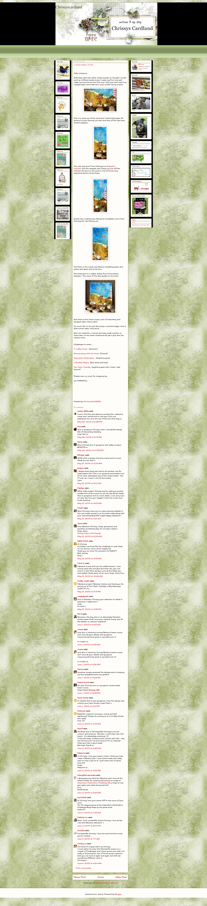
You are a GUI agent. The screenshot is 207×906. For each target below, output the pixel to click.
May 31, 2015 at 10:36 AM (90, 576)
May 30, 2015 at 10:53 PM (90, 450)
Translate (144, 147)
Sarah (80, 442)
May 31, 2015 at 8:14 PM (89, 592)
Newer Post (80, 877)
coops (80, 629)
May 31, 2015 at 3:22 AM (89, 503)
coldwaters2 (82, 596)
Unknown (81, 711)
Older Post (121, 877)
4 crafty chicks (80, 349)
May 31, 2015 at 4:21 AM (89, 519)
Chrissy (142, 64)
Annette (80, 830)
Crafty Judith (83, 581)
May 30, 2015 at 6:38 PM (89, 422)
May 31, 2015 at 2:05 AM (89, 463)
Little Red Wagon (81, 363)
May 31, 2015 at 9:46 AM (89, 559)
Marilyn (80, 488)
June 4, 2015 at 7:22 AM (89, 813)
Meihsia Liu (82, 817)
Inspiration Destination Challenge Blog (94, 783)
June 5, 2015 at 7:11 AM (88, 839)
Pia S (79, 614)
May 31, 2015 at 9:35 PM (89, 609)
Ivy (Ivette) (81, 797)
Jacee (79, 523)
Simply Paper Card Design (89, 533)
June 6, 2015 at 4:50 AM (89, 863)
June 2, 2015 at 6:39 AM (89, 748)
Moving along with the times (86, 353)
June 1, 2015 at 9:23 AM (88, 678)
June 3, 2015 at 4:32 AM (89, 770)
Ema (79, 787)
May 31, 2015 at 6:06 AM (89, 536)
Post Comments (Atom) (106, 883)
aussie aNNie (83, 411)
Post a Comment (83, 868)
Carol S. (81, 563)
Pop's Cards (82, 698)
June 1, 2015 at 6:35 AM (88, 645)
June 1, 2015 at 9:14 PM (88, 706)
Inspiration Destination (84, 358)
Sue (79, 426)
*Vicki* (80, 508)
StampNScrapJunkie (86, 775)
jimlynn (80, 468)
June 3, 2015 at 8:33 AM (89, 793)
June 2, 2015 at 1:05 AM (89, 724)
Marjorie (81, 753)
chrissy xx (81, 844)
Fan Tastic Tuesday (82, 367)
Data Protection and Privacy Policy (141, 225)
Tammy (80, 669)
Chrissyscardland (68, 6)
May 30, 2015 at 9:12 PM (89, 437)
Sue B (80, 729)
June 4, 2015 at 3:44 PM (89, 826)
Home (101, 877)
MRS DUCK (82, 541)
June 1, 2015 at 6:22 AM (89, 625)
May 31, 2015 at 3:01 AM (89, 483)
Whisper (81, 455)
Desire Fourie (83, 682)
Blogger (118, 894)
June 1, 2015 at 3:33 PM (88, 693)
